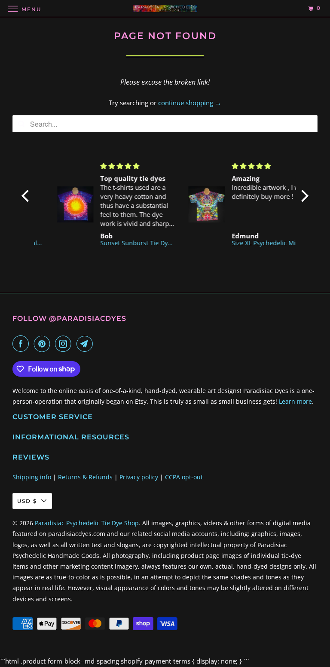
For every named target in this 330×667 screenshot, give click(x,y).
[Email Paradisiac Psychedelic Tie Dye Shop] (86, 343)
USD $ (27, 501)
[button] (27, 196)
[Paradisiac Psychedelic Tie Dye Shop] (165, 8)
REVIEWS (30, 457)
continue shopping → (189, 102)
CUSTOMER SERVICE (52, 417)
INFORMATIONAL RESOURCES (70, 437)
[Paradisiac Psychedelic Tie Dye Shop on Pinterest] (44, 343)
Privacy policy (138, 477)
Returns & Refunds (85, 477)
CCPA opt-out (184, 477)
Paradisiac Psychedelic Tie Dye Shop (87, 523)
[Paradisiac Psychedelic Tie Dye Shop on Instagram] (65, 343)
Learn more (295, 401)
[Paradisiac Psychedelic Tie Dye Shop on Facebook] (22, 343)
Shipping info (31, 477)
